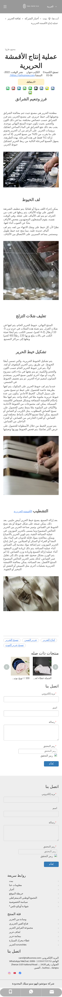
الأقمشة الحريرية (23, 511)
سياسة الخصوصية (18, 902)
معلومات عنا (15, 885)
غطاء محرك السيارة (19, 940)
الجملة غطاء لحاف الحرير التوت (42, 678)
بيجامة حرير (15, 936)
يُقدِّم (51, 763)
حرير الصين (30, 640)
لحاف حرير (14, 932)
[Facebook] (20, 973)
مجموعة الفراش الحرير (21, 928)
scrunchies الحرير (17, 945)
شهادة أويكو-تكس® (19, 906)
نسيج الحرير (11, 640)
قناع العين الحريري (18, 924)
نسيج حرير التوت (14, 645)
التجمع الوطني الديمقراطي (23, 898)
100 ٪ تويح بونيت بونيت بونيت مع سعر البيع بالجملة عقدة (20, 678)
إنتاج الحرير (49, 640)
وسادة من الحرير (17, 919)
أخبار (11, 889)
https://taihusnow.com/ (22, 75)
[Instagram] (9, 973)
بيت (11, 881)
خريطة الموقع (16, 894)
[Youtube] (15, 973)
